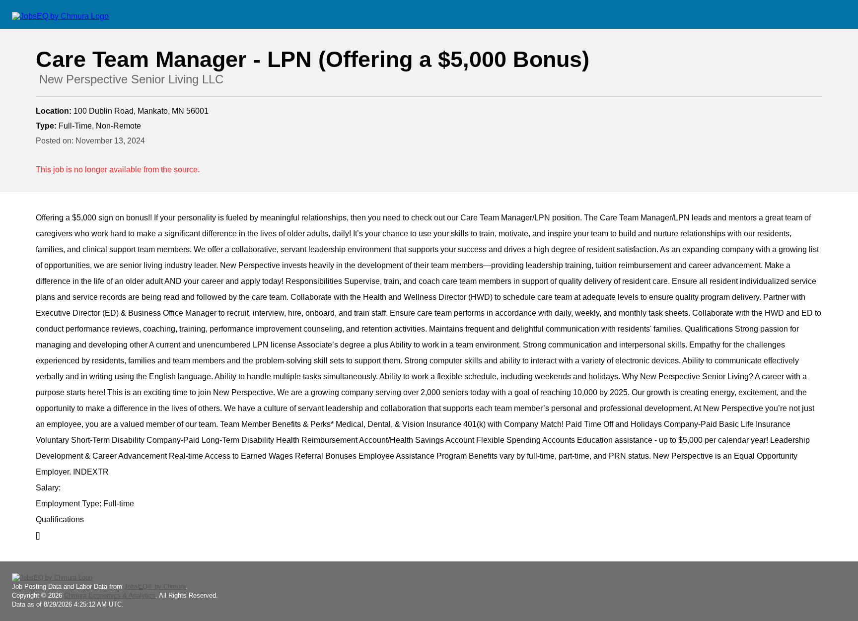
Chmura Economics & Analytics (109, 595)
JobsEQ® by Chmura (155, 586)
